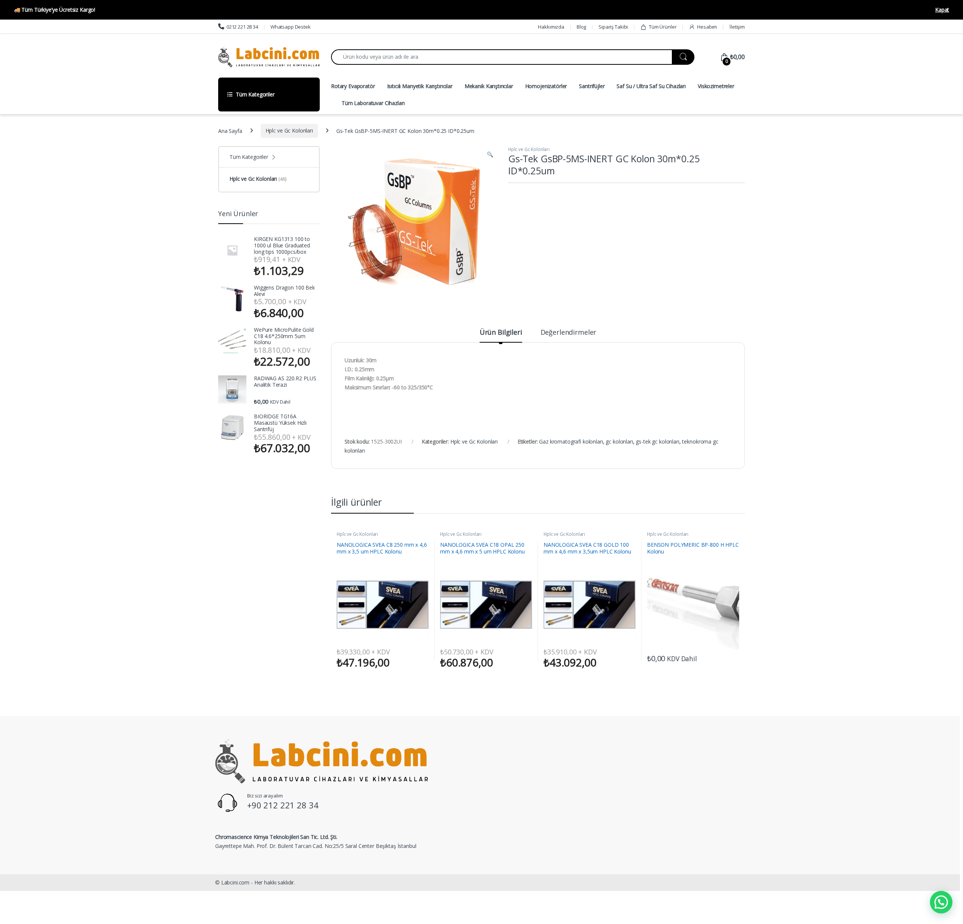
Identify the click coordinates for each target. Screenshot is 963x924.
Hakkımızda (551, 26)
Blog (581, 26)
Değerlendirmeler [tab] (569, 333)
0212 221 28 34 (242, 26)
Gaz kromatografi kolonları (571, 441)
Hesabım (707, 26)
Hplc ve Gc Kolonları (289, 130)
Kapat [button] (942, 9)
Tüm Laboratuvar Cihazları (373, 103)
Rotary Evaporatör (353, 86)
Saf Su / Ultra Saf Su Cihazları (651, 86)
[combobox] (501, 57)
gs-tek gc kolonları (657, 441)
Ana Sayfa (230, 130)
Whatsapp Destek (290, 26)
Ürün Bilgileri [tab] (501, 333)
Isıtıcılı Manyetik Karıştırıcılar (420, 86)
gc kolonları (619, 441)
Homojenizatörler (546, 86)
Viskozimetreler (716, 86)
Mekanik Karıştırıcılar (489, 86)
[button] (490, 154)
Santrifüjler (592, 86)
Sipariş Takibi (613, 26)
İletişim (737, 26)
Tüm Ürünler (662, 26)
